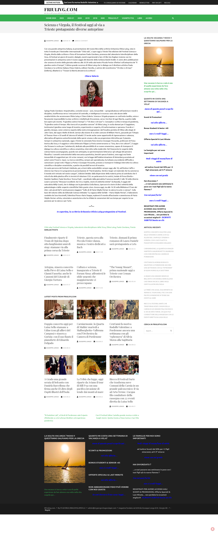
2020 (80, 18)
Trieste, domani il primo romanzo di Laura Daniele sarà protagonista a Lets (124, 241)
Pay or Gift (156, 3)
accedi (149, 18)
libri (139, 18)
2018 (95, 18)
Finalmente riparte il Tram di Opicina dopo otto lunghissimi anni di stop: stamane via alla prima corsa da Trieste (57, 244)
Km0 (103, 18)
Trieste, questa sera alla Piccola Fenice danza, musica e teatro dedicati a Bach (91, 242)
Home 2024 (51, 18)
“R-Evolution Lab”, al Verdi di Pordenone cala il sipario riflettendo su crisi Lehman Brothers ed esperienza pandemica (65, 418)
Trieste (133, 227)
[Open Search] (173, 18)
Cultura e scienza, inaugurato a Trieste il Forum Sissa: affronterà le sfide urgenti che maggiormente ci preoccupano (91, 275)
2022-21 (70, 18)
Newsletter (144, 3)
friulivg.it (113, 18)
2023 (62, 18)
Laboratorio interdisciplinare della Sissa (90, 227)
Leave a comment (81, 41)
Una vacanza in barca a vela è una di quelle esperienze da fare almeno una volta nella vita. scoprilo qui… (63, 492)
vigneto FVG (128, 18)
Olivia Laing (111, 227)
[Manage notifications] (212, 529)
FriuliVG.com (60, 9)
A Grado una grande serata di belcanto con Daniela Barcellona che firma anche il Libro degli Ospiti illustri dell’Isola (58, 385)
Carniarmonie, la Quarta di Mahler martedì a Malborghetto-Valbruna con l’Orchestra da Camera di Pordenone (90, 330)
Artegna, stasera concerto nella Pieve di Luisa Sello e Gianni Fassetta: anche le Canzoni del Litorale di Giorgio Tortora (58, 273)
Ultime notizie (53, 2)
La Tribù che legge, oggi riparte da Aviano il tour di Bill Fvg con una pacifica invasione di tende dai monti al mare (90, 385)
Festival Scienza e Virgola (63, 227)
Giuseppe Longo (52, 41)
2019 (87, 18)
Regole (167, 3)
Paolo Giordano (123, 227)
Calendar (132, 3)
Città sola (48, 227)
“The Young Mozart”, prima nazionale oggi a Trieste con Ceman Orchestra (122, 271)
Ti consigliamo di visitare (114, 3)
